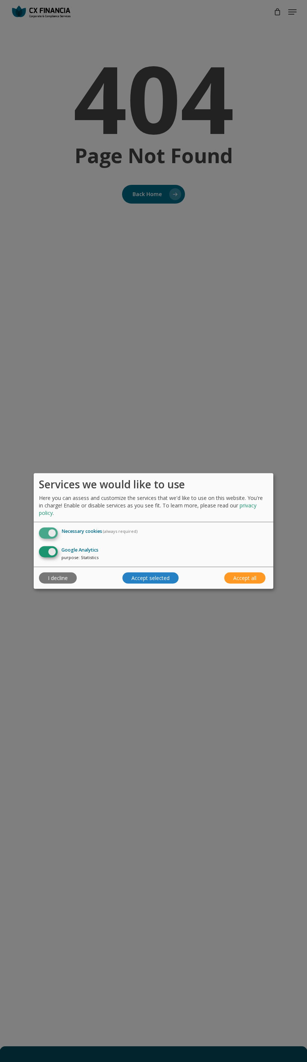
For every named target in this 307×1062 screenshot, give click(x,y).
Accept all (244, 578)
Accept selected (150, 578)
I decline (58, 578)
